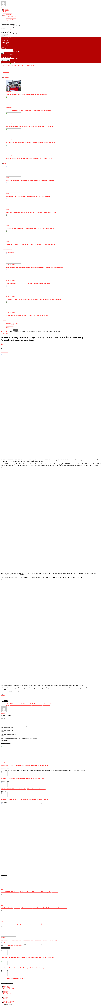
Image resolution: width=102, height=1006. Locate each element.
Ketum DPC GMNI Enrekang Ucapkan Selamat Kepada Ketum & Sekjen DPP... (24, 924)
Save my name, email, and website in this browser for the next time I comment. (19, 738)
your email (15, 33)
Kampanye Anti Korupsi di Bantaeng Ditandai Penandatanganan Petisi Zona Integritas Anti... (27, 957)
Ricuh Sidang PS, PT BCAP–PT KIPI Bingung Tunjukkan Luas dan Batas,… (28, 283)
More (4, 15)
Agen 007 (3, 344)
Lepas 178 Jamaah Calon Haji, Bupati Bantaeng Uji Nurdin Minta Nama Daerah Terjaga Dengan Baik (29, 703)
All (6, 252)
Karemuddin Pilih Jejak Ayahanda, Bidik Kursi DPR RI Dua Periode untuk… (28, 196)
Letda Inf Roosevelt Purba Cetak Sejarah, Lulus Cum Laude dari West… (27, 94)
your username (16, 25)
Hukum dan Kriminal (10, 264)
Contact (5, 998)
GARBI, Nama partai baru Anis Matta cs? (13, 978)
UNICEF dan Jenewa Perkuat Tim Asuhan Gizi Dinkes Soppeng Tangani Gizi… (29, 110)
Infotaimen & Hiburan (11, 18)
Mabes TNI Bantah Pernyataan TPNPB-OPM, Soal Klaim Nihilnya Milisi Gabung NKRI (31, 142)
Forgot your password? (6, 29)
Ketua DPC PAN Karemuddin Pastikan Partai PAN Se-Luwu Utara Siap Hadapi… (30, 228)
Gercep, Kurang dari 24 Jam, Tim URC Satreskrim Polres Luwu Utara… (27, 315)
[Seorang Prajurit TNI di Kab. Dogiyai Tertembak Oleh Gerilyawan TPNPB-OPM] (13, 122)
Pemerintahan (4, 937)
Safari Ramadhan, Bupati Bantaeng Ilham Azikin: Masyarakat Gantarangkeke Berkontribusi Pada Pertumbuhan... (34, 908)
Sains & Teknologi (10, 19)
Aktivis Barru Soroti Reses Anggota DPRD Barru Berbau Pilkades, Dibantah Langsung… (32, 244)
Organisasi (6, 992)
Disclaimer (5, 1000)
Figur (2, 921)
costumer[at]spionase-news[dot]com (14, 945)
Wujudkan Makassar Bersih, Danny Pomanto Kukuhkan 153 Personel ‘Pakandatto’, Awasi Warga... (29, 940)
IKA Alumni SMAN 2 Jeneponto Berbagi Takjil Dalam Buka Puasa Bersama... (23, 789)
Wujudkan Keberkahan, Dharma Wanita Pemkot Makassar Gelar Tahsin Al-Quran (25, 765)
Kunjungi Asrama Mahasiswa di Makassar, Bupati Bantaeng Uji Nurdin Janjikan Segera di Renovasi (28, 705)
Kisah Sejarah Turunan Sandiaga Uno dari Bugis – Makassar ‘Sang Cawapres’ (23, 967)
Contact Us (5, 45)
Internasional (6, 10)
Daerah (2, 889)
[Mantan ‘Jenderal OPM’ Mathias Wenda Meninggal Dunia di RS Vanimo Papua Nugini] (13, 154)
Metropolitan (3, 762)
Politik (4, 11)
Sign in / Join (6, 40)
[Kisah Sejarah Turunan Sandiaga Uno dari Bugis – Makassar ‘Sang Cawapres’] (4, 965)
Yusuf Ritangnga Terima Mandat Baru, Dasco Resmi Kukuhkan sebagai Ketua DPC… (31, 212)
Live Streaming (6, 42)
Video (7, 20)
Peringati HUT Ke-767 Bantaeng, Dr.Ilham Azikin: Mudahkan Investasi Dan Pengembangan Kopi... (29, 892)
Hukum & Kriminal (7, 13)
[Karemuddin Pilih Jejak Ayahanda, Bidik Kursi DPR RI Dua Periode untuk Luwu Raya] (13, 192)
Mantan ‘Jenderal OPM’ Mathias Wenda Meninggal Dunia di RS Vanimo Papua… (30, 158)
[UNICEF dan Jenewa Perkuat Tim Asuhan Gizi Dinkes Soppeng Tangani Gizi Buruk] (13, 106)
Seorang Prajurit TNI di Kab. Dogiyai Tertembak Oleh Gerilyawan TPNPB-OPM (29, 126)
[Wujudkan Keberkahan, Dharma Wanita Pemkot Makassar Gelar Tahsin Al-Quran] (12, 761)
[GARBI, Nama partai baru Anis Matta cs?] (4, 975)
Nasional (6, 991)
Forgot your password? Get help (8, 54)
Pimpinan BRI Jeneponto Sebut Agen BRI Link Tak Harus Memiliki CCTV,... (23, 778)
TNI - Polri (5, 333)
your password (16, 27)
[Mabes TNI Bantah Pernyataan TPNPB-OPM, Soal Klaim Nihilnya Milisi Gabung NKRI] (13, 138)
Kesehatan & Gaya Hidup (11, 16)
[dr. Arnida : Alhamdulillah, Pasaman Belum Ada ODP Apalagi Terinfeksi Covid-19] (4, 796)
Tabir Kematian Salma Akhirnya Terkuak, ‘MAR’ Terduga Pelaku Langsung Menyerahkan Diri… (34, 267)
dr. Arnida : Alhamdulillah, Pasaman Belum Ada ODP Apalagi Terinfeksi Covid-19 (24, 799)
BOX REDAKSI (7, 1002)
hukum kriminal (9, 14)
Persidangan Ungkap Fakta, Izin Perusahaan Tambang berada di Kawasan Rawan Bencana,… (33, 299)
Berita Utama (6, 9)
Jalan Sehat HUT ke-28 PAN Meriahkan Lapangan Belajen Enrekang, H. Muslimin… (30, 180)
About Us (5, 43)
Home (2, 331)
